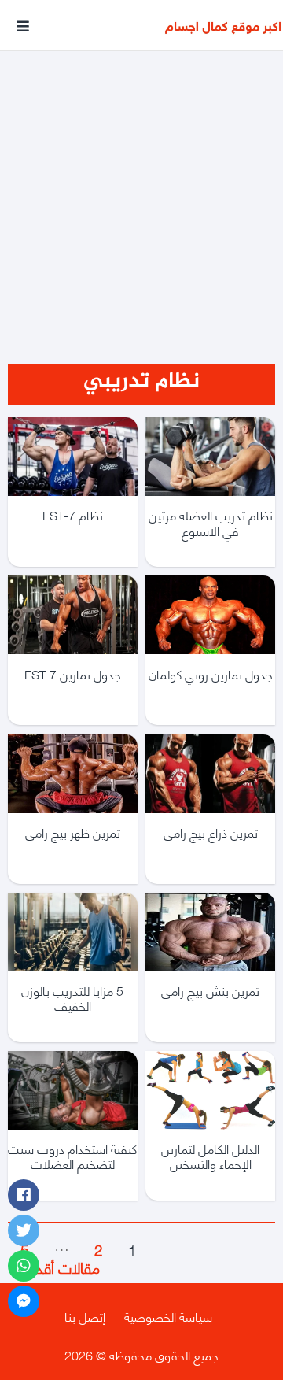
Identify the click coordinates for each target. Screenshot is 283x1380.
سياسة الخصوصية (168, 1316)
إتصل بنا (84, 1316)
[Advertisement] (141, 187)
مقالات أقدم (54, 1266)
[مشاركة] (23, 1195)
